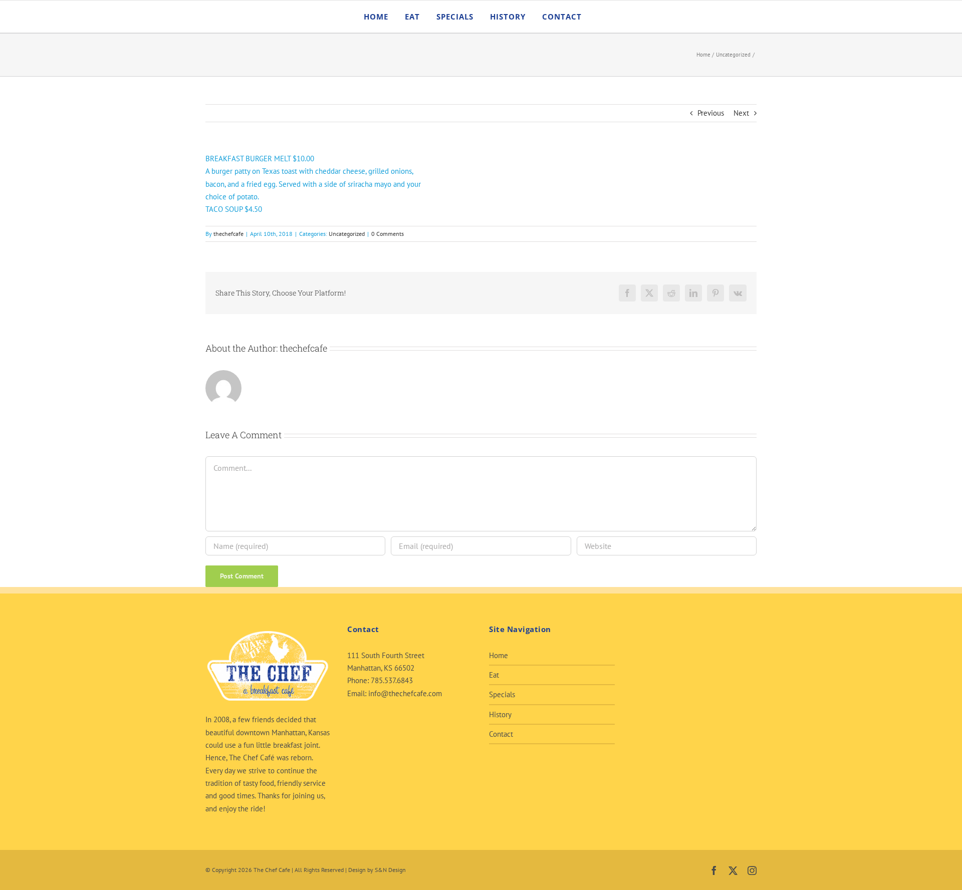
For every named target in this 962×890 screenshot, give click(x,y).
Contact (501, 734)
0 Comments (387, 233)
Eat (494, 675)
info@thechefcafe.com (405, 693)
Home (498, 655)
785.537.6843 (392, 680)
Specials (502, 694)
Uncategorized (347, 233)
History (500, 714)
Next (741, 113)
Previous (710, 113)
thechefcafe (228, 233)
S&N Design (390, 869)
